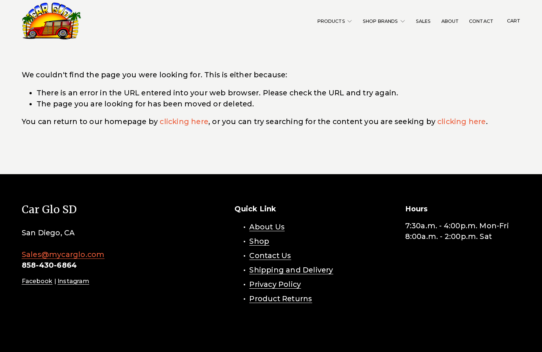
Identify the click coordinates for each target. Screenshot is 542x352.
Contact (481, 21)
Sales (423, 21)
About (450, 21)
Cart (514, 21)
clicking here (184, 121)
